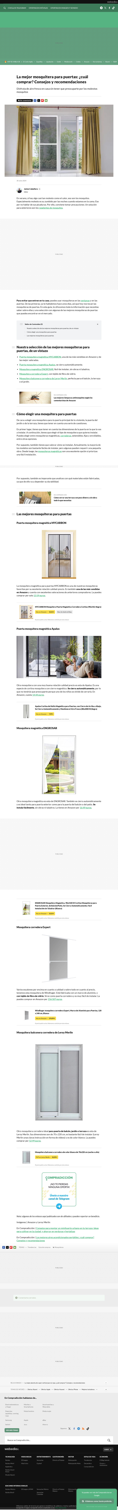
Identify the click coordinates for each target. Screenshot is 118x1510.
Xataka (7, 1460)
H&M (115, 62)
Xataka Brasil (9, 1492)
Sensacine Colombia (40, 1493)
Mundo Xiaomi (10, 1475)
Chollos (78, 62)
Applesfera (8, 1467)
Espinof (39, 1463)
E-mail (46, 100)
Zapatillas (39, 62)
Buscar (109, 1440)
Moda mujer (47, 1411)
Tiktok (113, 8)
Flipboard (42, 100)
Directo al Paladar (58, 1460)
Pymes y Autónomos (103, 1464)
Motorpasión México (72, 1490)
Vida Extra (24, 1463)
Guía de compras (44, 1247)
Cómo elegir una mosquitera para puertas (41, 332)
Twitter (105, 8)
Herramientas (97, 62)
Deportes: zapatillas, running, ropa (12, 1413)
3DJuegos (24, 1460)
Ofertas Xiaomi (32, 1389)
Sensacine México (43, 1489)
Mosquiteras (59, 1247)
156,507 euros (55, 999)
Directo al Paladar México (58, 1490)
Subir (106, 1449)
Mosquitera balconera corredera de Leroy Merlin (43, 378)
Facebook (109, 8)
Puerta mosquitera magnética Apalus (37, 364)
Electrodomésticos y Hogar (12, 1406)
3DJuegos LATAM (27, 1489)
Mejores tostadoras (88, 1389)
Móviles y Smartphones (28, 1406)
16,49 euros (85, 807)
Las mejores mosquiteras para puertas (40, 336)
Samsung (8, 1420)
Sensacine (40, 1460)
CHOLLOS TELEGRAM (17, 8)
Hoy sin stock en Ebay (64, 612)
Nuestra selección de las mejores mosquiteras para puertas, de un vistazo (53, 328)
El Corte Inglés (28, 62)
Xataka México (10, 1489)
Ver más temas (12, 1430)
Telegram (101, 8)
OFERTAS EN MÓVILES (38, 8)
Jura (25, 1424)
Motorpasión (72, 1460)
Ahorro (45, 1424)
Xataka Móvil (9, 1463)
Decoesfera (88, 1463)
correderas (65, 435)
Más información (60, 1508)
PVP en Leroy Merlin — (46, 1157)
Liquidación (49, 62)
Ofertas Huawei (59, 1389)
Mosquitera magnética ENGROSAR (36, 369)
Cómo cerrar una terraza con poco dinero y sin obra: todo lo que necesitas (75, 499)
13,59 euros (39, 595)
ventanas (85, 300)
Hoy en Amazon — (45, 612)
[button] (32, 189)
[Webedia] (112, 1)
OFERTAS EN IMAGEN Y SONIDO (64, 8)
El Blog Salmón (104, 1460)
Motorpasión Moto (74, 1463)
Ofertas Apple (46, 1389)
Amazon (86, 62)
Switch (7, 1424)
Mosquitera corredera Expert (33, 374)
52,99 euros (35, 1140)
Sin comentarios (25, 100)
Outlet (59, 62)
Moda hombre (29, 1411)
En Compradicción (60, 395)
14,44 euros (38, 695)
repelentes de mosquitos (51, 208)
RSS (83, 1428)
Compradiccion (89, 1467)
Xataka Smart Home (9, 1471)
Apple (26, 1420)
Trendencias (32, 1247)
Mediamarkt (68, 62)
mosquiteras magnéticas (50, 451)
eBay (44, 1420)
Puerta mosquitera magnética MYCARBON (40, 357)
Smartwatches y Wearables (48, 1406)
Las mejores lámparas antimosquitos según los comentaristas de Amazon (73, 399)
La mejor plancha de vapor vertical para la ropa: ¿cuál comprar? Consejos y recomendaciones (55, 1383)
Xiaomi (107, 62)
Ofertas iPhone (73, 1389)
